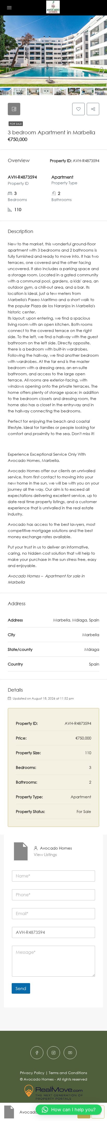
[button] (69, 1110)
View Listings (45, 854)
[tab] (14, 109)
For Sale (16, 123)
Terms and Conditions (68, 1072)
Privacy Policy (32, 1072)
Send (21, 988)
